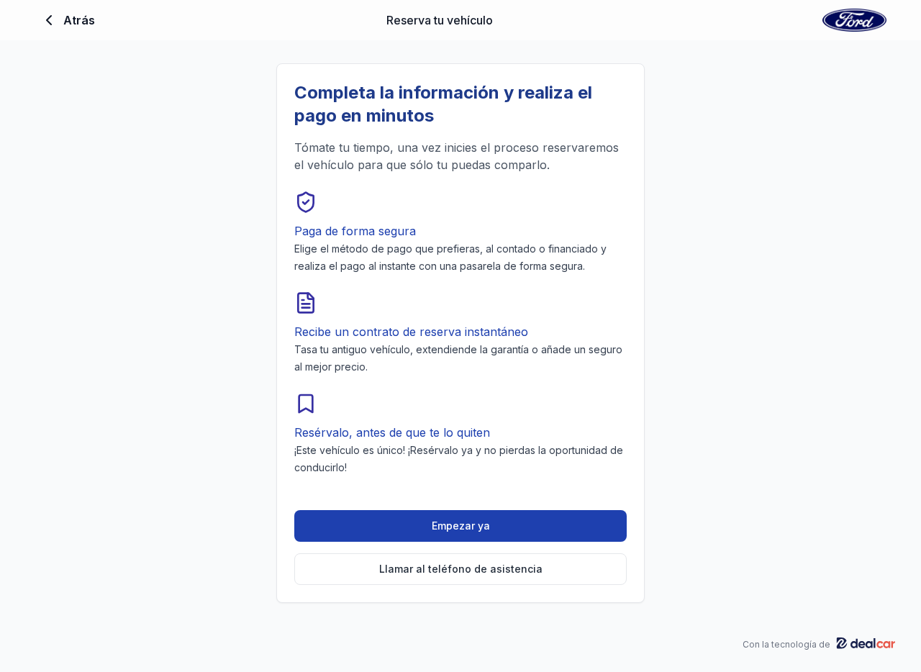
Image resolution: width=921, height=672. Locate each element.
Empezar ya (461, 525)
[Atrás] (49, 20)
